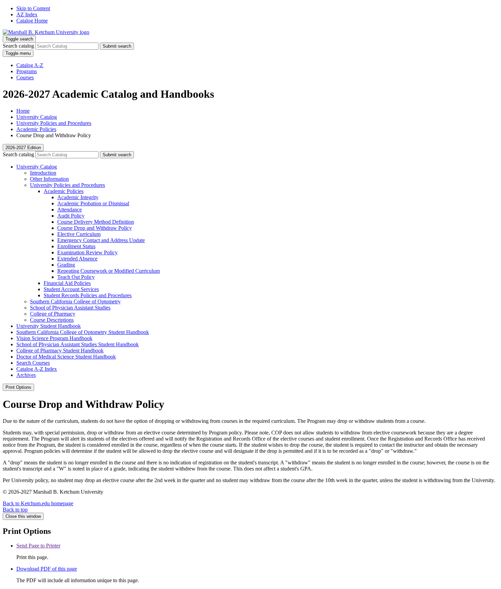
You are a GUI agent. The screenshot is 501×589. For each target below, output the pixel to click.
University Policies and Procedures (53, 123)
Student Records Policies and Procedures (88, 295)
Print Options (18, 387)
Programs (26, 71)
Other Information (49, 179)
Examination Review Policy (87, 252)
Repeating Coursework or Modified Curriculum (108, 271)
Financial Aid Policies (67, 283)
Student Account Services (71, 289)
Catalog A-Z (29, 65)
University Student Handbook (48, 326)
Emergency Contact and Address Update (101, 240)
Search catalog (18, 46)
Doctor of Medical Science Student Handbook (66, 357)
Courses (25, 77)
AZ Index (26, 14)
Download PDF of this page (46, 569)
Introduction (43, 173)
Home (23, 111)
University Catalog (36, 117)
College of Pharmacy (52, 314)
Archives (26, 375)
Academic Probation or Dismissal (93, 203)
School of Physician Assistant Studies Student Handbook (77, 344)
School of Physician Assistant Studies (70, 308)
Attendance (69, 209)
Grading (66, 265)
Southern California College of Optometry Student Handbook (82, 332)
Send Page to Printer (38, 545)
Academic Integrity (77, 197)
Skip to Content (33, 8)
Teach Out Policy (76, 277)
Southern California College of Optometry (75, 301)
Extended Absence (77, 258)
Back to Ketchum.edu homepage (38, 503)
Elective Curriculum (79, 234)
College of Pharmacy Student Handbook (60, 350)
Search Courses (33, 363)
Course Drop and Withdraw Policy (94, 228)
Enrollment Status (76, 246)
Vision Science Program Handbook (54, 338)
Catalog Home (32, 20)
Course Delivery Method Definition (95, 222)
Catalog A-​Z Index (36, 369)
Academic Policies (36, 129)
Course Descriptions (52, 320)
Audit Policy (71, 216)
